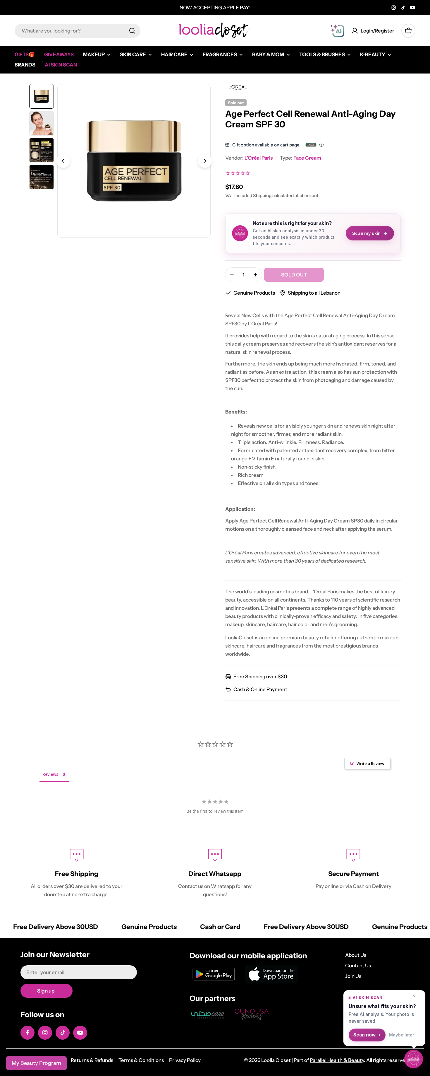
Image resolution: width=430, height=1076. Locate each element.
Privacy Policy (185, 1060)
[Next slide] (205, 161)
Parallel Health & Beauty (337, 1060)
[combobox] (77, 31)
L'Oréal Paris (259, 158)
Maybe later (401, 1034)
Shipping (262, 195)
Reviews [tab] (50, 774)
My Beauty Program (36, 1063)
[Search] (132, 30)
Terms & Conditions (141, 1060)
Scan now (364, 1035)
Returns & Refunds (92, 1060)
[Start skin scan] (413, 1059)
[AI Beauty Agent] (337, 31)
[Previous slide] (63, 161)
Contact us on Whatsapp (207, 886)
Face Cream (307, 158)
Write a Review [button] (370, 763)
